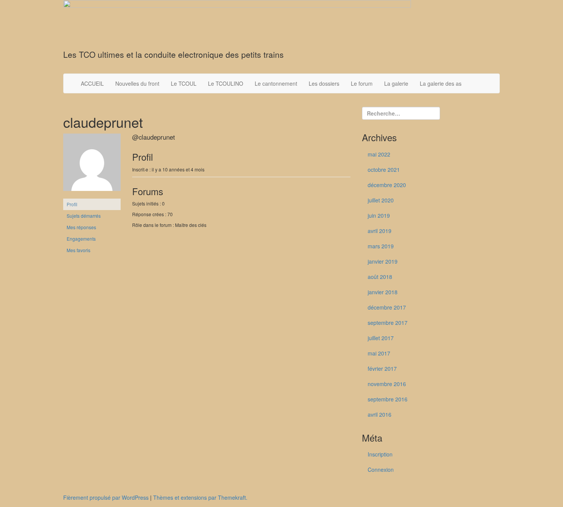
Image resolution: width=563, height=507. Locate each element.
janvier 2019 (383, 261)
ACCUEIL (92, 83)
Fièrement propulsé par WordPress (106, 497)
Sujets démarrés (84, 215)
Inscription (380, 454)
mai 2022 (379, 154)
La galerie (396, 83)
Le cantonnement (276, 83)
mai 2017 (379, 353)
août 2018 (380, 276)
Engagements (81, 238)
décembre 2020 (387, 185)
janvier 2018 (383, 292)
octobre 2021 (384, 169)
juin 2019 (379, 215)
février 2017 (382, 368)
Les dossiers (324, 83)
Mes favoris (78, 250)
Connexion (381, 469)
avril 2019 (379, 231)
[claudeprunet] (92, 165)
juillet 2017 (381, 338)
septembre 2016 (388, 399)
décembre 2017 (387, 307)
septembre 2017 (388, 322)
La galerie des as (441, 83)
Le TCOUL (183, 83)
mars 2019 (381, 246)
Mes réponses (81, 227)
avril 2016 (379, 414)
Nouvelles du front (137, 83)
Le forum (362, 83)
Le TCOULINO (225, 83)
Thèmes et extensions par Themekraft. (200, 497)
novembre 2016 (387, 384)
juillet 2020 (381, 200)
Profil (72, 204)
